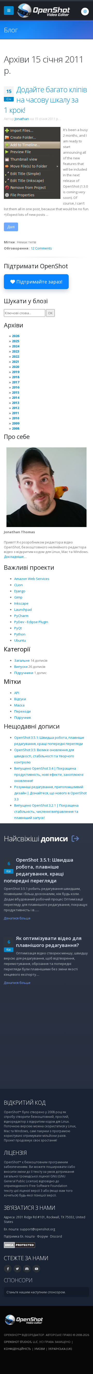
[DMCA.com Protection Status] (19, 1244)
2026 (15, 336)
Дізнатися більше (17, 918)
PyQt (18, 628)
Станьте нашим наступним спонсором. (36, 1292)
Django (19, 591)
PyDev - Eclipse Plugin (31, 622)
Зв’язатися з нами (29, 1207)
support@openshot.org (37, 1229)
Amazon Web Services (31, 578)
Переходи (22, 711)
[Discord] (27, 1268)
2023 (15, 351)
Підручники (23, 672)
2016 (15, 387)
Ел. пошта (27, 1236)
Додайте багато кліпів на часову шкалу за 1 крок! (45, 99)
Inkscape (21, 603)
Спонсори (18, 1280)
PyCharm (21, 615)
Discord (56, 1236)
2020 (15, 366)
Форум (42, 1236)
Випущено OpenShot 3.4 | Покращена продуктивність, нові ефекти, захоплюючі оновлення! (48, 774)
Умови (39, 1349)
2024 (15, 346)
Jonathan (22, 118)
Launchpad (23, 609)
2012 (15, 407)
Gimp (18, 597)
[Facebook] (8, 1268)
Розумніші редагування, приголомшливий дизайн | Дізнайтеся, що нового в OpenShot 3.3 (50, 793)
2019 (15, 372)
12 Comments (41, 248)
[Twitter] (17, 1268)
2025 (15, 341)
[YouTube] (36, 1268)
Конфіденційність (17, 1349)
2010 (15, 418)
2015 (15, 392)
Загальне (22, 660)
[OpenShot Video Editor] (43, 10)
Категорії (17, 649)
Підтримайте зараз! (38, 282)
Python (19, 634)
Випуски (21, 666)
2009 (15, 423)
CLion (18, 585)
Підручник (22, 717)
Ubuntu (20, 640)
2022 (15, 356)
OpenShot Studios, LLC (21, 1342)
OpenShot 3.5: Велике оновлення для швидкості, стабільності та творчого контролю (44, 756)
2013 (15, 402)
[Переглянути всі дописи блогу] (75, 838)
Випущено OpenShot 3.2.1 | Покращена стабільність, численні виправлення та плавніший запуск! (46, 811)
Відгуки (20, 699)
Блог (11, 29)
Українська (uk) (60, 1349)
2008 (15, 428)
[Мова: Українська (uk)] (85, 11)
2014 (15, 397)
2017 (15, 382)
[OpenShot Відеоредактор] (23, 1319)
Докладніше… (15, 556)
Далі (11, 226)
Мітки (12, 681)
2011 (15, 413)
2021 (15, 361)
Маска (19, 705)
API (16, 692)
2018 (15, 377)
